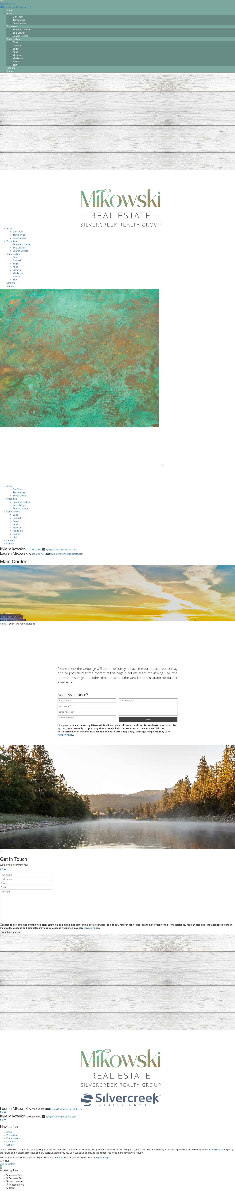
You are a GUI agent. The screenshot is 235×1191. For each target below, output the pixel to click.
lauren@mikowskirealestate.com (66, 553)
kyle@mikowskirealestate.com (61, 549)
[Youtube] (5, 869)
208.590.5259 (39, 1109)
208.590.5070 (34, 1116)
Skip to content (7, 1163)
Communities (13, 39)
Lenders (10, 67)
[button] (162, 465)
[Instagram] (2, 869)
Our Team (18, 16)
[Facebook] (0, 869)
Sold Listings (19, 32)
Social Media (19, 23)
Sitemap (59, 1157)
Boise (15, 42)
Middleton (18, 58)
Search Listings (20, 35)
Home (9, 10)
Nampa (16, 61)
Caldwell (17, 45)
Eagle (16, 48)
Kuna (15, 51)
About (9, 13)
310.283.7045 (34, 549)
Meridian (17, 55)
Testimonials (19, 19)
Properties (11, 26)
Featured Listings (21, 29)
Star (15, 64)
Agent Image (102, 1157)
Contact (10, 71)
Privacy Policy (65, 734)
